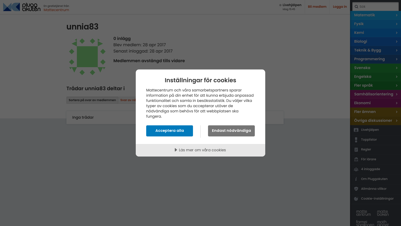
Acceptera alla (169, 130)
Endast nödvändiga (231, 130)
